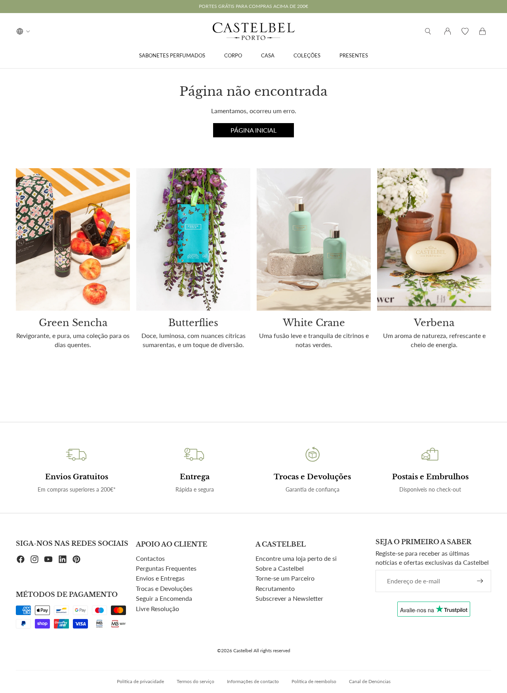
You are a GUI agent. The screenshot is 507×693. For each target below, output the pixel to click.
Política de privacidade (140, 681)
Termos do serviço (195, 681)
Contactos (150, 558)
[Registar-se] (480, 581)
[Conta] (447, 31)
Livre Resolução (157, 608)
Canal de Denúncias (370, 681)
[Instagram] (34, 559)
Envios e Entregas (160, 578)
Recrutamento (275, 588)
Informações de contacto (253, 681)
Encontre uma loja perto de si (296, 558)
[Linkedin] (62, 559)
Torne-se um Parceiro (284, 578)
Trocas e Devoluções (164, 588)
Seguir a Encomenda (164, 598)
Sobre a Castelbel (279, 568)
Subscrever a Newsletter (289, 598)
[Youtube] (48, 559)
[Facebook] (20, 559)
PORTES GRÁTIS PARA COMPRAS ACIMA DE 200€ (253, 6)
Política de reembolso (314, 681)
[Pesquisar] (427, 31)
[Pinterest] (76, 559)
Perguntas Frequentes (166, 568)
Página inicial (253, 130)
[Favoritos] (465, 31)
